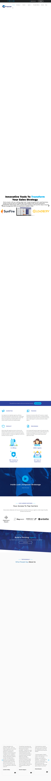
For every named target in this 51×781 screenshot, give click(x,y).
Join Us (40, 1)
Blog (46, 4)
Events (24, 4)
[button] (13, 7)
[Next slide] (49, 205)
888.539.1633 (33, 1)
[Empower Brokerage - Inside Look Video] (25, 479)
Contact (42, 4)
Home (13, 4)
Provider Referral (36, 4)
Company (18, 4)
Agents (29, 4)
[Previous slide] (2, 205)
